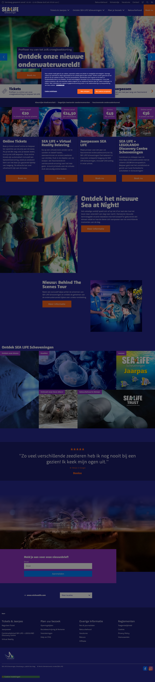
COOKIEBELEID (60, 85)
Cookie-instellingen (51, 91)
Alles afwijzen (85, 91)
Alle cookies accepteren (103, 91)
